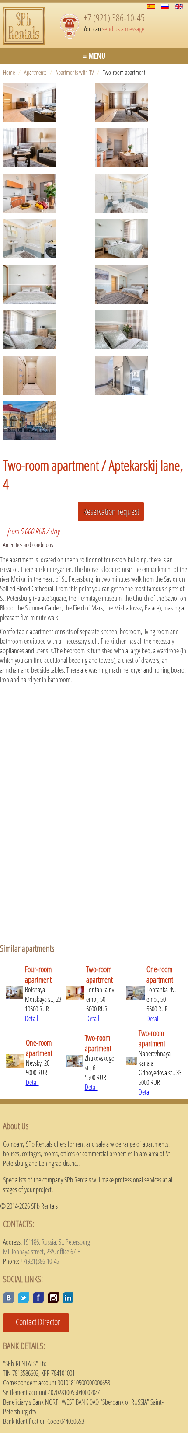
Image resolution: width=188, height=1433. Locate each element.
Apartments (35, 72)
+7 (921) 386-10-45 (114, 17)
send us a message (123, 29)
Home (9, 72)
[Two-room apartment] (49, 102)
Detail (31, 1018)
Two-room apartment (99, 974)
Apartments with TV (75, 72)
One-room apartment (159, 974)
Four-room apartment (38, 974)
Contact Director (34, 1322)
